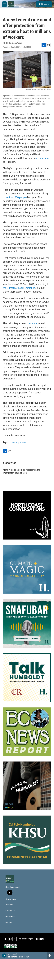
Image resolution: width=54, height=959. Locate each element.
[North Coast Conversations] (27, 515)
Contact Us (10, 911)
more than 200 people (15, 197)
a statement (42, 158)
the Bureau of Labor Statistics (19, 287)
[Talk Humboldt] (27, 677)
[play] (4, 955)
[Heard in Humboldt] (27, 786)
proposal (32, 323)
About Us (10, 905)
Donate (45, 4)
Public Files (10, 917)
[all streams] (50, 955)
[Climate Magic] (27, 569)
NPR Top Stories (19, 442)
